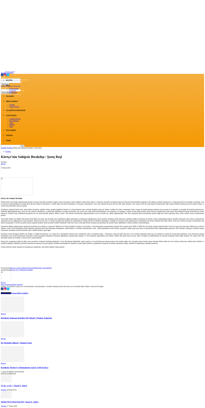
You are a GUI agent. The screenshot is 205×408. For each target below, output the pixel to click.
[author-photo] (6, 281)
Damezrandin (13, 89)
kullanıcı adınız (24, 79)
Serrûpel (4, 148)
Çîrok (11, 123)
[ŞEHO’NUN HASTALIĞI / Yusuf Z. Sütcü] (6, 398)
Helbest (12, 125)
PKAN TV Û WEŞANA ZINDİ (21, 270)
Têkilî (8, 140)
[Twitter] (8, 74)
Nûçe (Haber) (11, 130)
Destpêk (9, 80)
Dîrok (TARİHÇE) (12, 101)
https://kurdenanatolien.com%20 (12, 284)
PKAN (8, 85)
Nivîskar (9, 135)
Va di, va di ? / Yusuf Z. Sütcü (14, 386)
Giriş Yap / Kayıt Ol (10, 71)
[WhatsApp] (27, 171)
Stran (11, 127)
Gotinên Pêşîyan (14, 119)
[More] (35, 171)
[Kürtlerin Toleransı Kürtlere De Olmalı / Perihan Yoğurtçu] (12, 312)
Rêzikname (13, 92)
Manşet (3, 314)
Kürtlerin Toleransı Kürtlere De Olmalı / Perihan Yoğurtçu (26, 318)
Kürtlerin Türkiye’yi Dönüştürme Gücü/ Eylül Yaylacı (24, 367)
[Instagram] (5, 74)
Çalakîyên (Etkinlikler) (15, 110)
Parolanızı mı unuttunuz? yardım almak (10, 86)
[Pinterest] (19, 171)
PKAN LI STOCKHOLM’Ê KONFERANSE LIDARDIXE (31, 268)
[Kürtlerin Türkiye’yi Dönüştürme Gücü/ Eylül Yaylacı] (12, 361)
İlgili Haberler (6, 293)
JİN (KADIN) (10, 96)
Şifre (22, 82)
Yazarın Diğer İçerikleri (19, 293)
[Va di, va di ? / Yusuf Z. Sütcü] (6, 382)
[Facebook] (2, 74)
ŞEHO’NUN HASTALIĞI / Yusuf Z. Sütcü (19, 402)
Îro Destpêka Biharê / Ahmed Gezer (16, 343)
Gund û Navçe (14, 107)
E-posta (22, 90)
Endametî (12, 91)
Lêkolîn (12, 105)
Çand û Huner (11, 115)
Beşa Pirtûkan (14, 121)
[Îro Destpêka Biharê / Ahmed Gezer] (12, 337)
